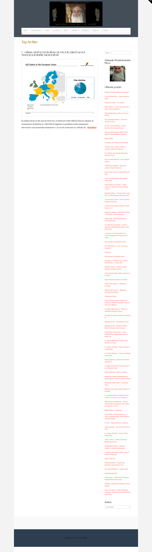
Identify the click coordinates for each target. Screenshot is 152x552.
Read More (91, 127)
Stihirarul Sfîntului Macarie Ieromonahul (117, 92)
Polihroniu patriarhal (111, 473)
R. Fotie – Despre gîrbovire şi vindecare (116, 423)
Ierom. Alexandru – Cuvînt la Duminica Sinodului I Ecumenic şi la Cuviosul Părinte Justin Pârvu (117, 492)
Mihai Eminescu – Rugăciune (113, 410)
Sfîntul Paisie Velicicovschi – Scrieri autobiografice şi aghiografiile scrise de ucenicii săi (116, 334)
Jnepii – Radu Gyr (110, 458)
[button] (150, 2)
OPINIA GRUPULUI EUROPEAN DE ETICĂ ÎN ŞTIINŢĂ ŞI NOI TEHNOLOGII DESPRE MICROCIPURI (53, 54)
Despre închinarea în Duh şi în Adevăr (116, 372)
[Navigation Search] (22, 33)
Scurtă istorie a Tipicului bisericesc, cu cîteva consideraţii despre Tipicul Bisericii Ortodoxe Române (117, 417)
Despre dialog (109, 138)
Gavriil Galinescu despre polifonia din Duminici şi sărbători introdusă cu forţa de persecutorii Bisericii (117, 303)
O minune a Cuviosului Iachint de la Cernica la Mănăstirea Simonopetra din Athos (116, 235)
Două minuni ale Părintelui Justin (114, 256)
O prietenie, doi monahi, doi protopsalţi (116, 142)
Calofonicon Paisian (110, 296)
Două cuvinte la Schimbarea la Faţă (115, 242)
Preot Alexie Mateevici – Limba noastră (116, 469)
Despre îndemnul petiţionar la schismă (116, 279)
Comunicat (108, 252)
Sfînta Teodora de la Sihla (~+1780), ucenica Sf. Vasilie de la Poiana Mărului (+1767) (116, 187)
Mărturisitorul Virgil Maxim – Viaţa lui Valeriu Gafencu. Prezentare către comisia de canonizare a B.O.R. (117, 404)
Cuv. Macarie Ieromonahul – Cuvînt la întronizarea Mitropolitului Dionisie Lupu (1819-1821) (117, 227)
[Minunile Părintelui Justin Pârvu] (118, 73)
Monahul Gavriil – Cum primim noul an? (117, 321)
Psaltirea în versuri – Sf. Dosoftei (114, 102)
